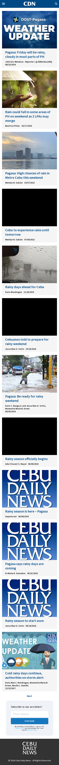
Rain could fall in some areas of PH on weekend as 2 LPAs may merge (27, 116)
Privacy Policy (32, 730)
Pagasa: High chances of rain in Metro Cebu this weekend (27, 175)
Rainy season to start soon (24, 620)
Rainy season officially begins (26, 459)
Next (29, 696)
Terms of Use (19, 728)
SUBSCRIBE (29, 721)
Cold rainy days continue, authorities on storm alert (24, 675)
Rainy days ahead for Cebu (24, 287)
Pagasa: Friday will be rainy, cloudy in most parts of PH (25, 54)
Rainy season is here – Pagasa (26, 511)
